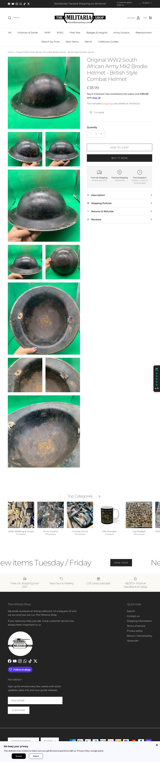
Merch (88, 41)
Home (11, 52)
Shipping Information (139, 620)
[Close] (156, 744)
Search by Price (51, 41)
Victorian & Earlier (28, 32)
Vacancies (132, 640)
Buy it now (119, 158)
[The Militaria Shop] (80, 18)
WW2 (60, 32)
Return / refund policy (139, 635)
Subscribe (18, 710)
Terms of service (136, 625)
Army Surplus (121, 32)
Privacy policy (135, 630)
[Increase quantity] (102, 133)
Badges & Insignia (97, 32)
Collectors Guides (108, 41)
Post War (75, 32)
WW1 (47, 32)
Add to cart (119, 147)
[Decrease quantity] (89, 133)
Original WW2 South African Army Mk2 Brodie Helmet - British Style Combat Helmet (55, 52)
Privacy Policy (83, 750)
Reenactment (144, 32)
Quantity (92, 127)
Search (131, 611)
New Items (72, 41)
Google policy (96, 750)
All (9, 32)
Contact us (133, 616)
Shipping (107, 103)
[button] (156, 378)
